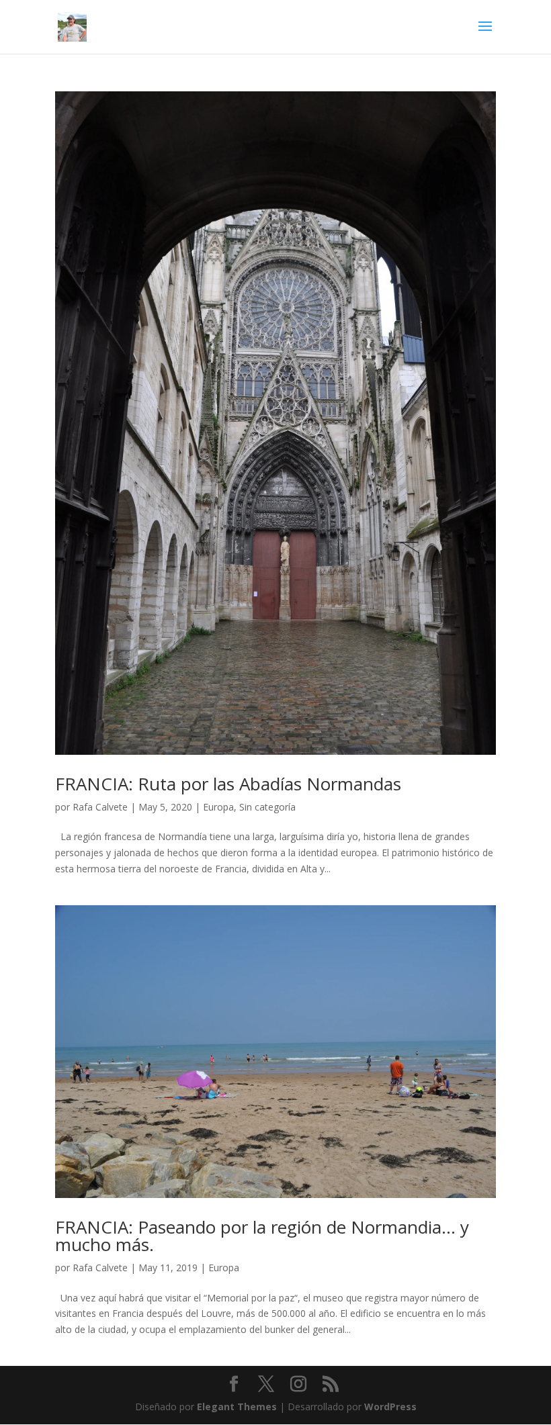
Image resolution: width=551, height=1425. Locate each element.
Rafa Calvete (100, 806)
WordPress (390, 1406)
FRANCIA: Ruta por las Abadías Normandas (228, 784)
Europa (218, 806)
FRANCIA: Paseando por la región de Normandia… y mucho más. (262, 1235)
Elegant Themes (237, 1406)
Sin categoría (267, 806)
